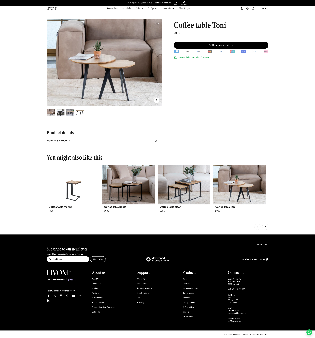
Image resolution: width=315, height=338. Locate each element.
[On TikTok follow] (79, 296)
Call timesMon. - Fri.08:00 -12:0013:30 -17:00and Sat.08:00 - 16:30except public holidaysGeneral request (237, 306)
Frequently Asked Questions (103, 307)
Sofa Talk (96, 312)
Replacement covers (191, 288)
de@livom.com (234, 321)
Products (189, 272)
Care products (188, 293)
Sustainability (97, 298)
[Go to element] (51, 113)
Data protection (256, 334)
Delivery (140, 302)
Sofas (138, 8)
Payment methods (144, 288)
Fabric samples (98, 302)
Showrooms (142, 283)
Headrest (186, 298)
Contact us (236, 272)
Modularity (96, 288)
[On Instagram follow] (61, 296)
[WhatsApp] (309, 332)
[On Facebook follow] (48, 296)
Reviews (95, 293)
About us (98, 272)
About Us (95, 279)
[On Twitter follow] (54, 296)
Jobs (139, 298)
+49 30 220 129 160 (236, 289)
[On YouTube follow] (73, 296)
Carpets (186, 312)
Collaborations (143, 293)
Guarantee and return (232, 334)
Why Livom (96, 283)
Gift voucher (188, 316)
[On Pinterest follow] (67, 296)
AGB (266, 334)
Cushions (186, 283)
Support (143, 272)
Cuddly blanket (189, 302)
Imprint (245, 334)
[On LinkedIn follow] (48, 300)
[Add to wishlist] (157, 24)
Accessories (166, 8)
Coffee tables (188, 307)
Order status (142, 279)
